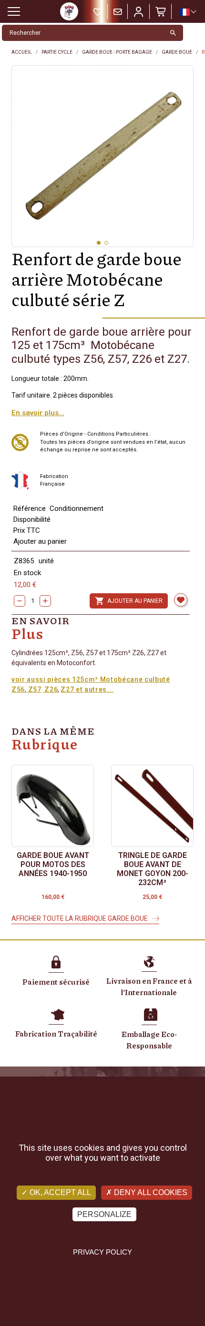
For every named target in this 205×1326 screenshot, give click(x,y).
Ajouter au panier (129, 601)
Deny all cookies (149, 1192)
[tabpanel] (102, 156)
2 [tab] (106, 243)
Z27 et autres (84, 689)
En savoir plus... (37, 413)
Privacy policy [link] (102, 1252)
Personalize (104, 1214)
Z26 (50, 689)
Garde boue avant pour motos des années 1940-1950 (53, 864)
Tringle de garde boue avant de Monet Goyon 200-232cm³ (152, 869)
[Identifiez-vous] (138, 11)
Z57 (33, 689)
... (110, 689)
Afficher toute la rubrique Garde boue (79, 918)
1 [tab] (99, 243)
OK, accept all (59, 1192)
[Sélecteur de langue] (187, 12)
